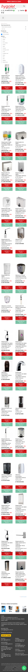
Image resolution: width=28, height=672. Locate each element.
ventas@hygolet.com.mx (7, 629)
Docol (4, 39)
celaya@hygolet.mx (5, 654)
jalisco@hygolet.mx (5, 639)
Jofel (4, 46)
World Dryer (5, 62)
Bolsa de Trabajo (6, 635)
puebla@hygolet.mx (20, 639)
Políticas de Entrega (8, 668)
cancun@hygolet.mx (20, 650)
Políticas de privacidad (9, 667)
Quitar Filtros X (4, 23)
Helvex (4, 44)
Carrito (22, 10)
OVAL (4, 51)
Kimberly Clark (6, 49)
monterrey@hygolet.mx (6, 643)
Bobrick (4, 37)
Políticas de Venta (19, 667)
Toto (4, 58)
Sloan (4, 55)
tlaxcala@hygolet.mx (20, 645)
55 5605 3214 (9, 10)
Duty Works (5, 42)
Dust (4, 41)
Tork (4, 56)
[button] (2, 609)
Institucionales (6, 34)
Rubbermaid (5, 53)
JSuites (4, 48)
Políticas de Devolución (19, 668)
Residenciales (5, 32)
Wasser (4, 60)
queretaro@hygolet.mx (6, 647)
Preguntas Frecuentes (6, 632)
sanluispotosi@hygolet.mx (21, 654)
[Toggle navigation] (3, 17)
